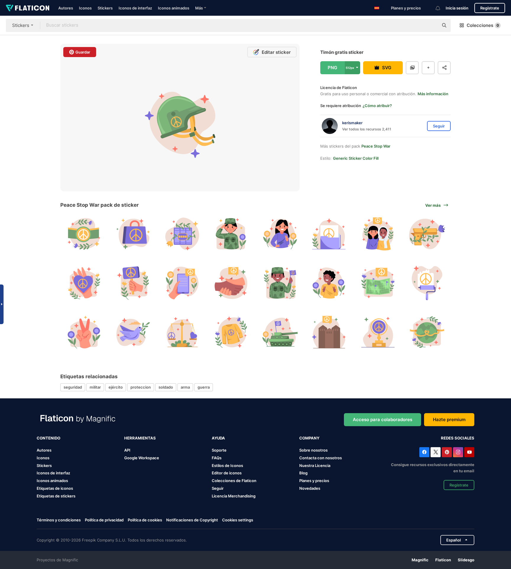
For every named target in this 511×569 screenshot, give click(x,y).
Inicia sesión (457, 8)
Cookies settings (237, 520)
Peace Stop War (375, 146)
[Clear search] (431, 25)
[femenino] (280, 234)
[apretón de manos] (231, 283)
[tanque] (280, 331)
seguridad (73, 387)
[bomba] (182, 234)
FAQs (216, 457)
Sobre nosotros (313, 450)
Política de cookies (145, 520)
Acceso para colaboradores (382, 419)
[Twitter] (436, 452)
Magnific (420, 559)
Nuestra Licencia (314, 465)
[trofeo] (378, 331)
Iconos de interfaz (135, 8)
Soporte (219, 450)
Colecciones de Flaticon (234, 480)
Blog (303, 473)
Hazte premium (449, 419)
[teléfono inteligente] (182, 283)
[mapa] (378, 283)
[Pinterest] (447, 452)
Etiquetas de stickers (56, 496)
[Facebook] (424, 452)
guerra (204, 387)
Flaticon (443, 559)
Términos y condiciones (59, 520)
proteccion (140, 387)
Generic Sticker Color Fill (356, 158)
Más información (433, 93)
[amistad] (378, 234)
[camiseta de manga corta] (231, 331)
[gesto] (84, 331)
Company (309, 438)
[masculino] (280, 283)
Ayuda (218, 438)
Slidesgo (466, 559)
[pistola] (426, 234)
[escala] (182, 331)
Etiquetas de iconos (55, 488)
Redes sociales (457, 438)
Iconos (85, 8)
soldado (166, 387)
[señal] (133, 283)
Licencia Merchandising (234, 496)
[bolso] (133, 234)
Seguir (218, 488)
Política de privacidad (104, 520)
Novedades (309, 488)
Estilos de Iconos (227, 465)
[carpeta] (328, 234)
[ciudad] (328, 331)
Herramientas (140, 438)
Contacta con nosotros (320, 457)
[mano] (84, 283)
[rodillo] (426, 283)
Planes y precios (406, 8)
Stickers (105, 8)
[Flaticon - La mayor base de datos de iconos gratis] (27, 8)
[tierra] (426, 331)
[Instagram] (458, 452)
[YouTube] (469, 452)
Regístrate (489, 8)
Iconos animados (173, 8)
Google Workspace (141, 457)
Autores (65, 8)
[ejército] (231, 234)
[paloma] (133, 331)
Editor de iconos (227, 473)
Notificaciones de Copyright (192, 520)
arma (185, 387)
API (127, 450)
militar (95, 387)
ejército (116, 387)
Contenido (48, 438)
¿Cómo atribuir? (377, 105)
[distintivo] (84, 234)
